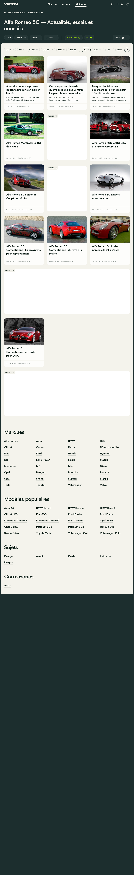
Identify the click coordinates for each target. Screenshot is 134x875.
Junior (98, 50)
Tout (8, 38)
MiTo (61, 50)
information (19, 12)
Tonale (74, 50)
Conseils (51, 38)
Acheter (66, 4)
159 (109, 50)
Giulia (10, 50)
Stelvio (33, 50)
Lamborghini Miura (58, 100)
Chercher (52, 4)
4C (21, 50)
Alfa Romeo (33, 12)
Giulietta (48, 50)
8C (42, 12)
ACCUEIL (7, 12)
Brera (120, 50)
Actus (21, 38)
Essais (36, 38)
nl (118, 4)
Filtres (119, 38)
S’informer (80, 4)
